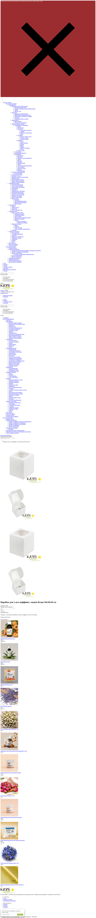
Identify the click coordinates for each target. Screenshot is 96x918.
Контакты (5, 268)
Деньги (19, 164)
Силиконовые (18, 151)
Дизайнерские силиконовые (21, 125)
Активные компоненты (17, 184)
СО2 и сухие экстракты (17, 186)
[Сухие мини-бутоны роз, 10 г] (9, 794)
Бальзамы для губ (13, 365)
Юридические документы (9, 269)
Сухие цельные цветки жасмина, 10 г (10, 729)
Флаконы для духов (13, 369)
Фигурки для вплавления (15, 400)
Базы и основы (12, 354)
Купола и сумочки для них (15, 387)
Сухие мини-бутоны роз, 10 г (8, 795)
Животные (20, 140)
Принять (20, 914)
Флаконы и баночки (16, 224)
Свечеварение (12, 205)
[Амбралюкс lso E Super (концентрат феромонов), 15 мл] (9, 749)
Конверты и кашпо (13, 384)
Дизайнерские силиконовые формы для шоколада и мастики (26, 250)
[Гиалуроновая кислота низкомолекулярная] (9, 771)
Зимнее (19, 159)
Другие (22, 141)
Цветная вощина (13, 340)
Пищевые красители (14, 259)
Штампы (11, 331)
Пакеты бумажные (21, 221)
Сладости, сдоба (24, 137)
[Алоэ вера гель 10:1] (9, 660)
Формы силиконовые (17, 255)
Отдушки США (18, 173)
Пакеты (16, 220)
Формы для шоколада (17, 253)
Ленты (10, 391)
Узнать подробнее (6, 914)
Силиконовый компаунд (20, 153)
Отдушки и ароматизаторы (18, 172)
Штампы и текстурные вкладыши (20, 177)
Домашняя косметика (14, 183)
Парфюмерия (9, 367)
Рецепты (5, 264)
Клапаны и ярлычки (14, 382)
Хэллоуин (14, 235)
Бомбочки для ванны (17, 196)
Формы (13, 206)
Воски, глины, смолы (17, 197)
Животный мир (21, 170)
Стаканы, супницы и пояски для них (18, 390)
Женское (19, 160)
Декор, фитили (15, 207)
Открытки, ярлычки (19, 213)
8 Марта (22, 131)
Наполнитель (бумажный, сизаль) (23, 217)
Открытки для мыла (14, 381)
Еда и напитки (20, 167)
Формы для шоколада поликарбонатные (24, 254)
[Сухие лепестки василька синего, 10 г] (9, 861)
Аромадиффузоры (13, 368)
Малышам (19, 162)
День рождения (15, 232)
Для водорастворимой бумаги (24, 165)
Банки (16, 225)
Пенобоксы (11, 386)
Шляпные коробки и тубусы (15, 379)
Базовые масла (15, 120)
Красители (14, 112)
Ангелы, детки (21, 150)
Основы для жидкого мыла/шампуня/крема (25, 108)
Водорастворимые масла (20, 201)
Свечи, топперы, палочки (12, 433)
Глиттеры (17, 117)
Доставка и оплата (7, 267)
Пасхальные (20, 155)
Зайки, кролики (24, 143)
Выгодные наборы (13, 244)
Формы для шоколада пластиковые (17, 424)
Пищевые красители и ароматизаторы (15, 430)
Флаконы (17, 226)
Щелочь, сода (18, 111)
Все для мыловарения (11, 103)
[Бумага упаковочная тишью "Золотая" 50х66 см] (9, 883)
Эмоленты (17, 200)
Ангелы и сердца (21, 168)
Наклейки (14, 230)
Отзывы (5, 265)
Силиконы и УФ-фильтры (18, 193)
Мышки (22, 144)
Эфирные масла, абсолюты (18, 191)
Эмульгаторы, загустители (18, 187)
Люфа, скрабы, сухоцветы (18, 181)
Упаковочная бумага (19, 215)
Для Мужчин (20, 127)
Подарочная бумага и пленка (16, 393)
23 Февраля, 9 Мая (13, 409)
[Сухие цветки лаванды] (9, 705)
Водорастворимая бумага (18, 179)
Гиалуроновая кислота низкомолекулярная (11, 772)
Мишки (22, 146)
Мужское (19, 169)
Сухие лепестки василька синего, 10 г (10, 863)
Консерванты (15, 188)
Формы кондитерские (14, 249)
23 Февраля (14, 239)
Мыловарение (12, 105)
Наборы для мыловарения (18, 182)
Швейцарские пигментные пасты (23, 115)
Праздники (20, 129)
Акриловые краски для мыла (21, 118)
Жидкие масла (18, 121)
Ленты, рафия (18, 216)
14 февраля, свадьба (16, 237)
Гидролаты (14, 189)
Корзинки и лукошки (14, 395)
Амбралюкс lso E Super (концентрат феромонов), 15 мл (14, 751)
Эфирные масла (15, 178)
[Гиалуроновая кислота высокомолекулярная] (9, 816)
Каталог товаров (7, 102)
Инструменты (12, 243)
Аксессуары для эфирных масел (16, 334)
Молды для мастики (16, 256)
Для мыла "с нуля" (16, 175)
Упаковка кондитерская (14, 258)
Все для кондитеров (11, 246)
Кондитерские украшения (15, 262)
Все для (6, 435)
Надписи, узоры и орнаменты (24, 158)
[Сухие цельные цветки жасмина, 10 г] (9, 728)
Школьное (19, 156)
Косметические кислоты (17, 192)
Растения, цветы (21, 163)
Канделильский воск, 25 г (7, 684)
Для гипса (8, 320)
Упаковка (8, 378)
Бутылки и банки (24, 139)
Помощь (5, 270)
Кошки (22, 145)
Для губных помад (13, 377)
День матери (12, 403)
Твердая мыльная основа (20, 107)
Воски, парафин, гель (17, 210)
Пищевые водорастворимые (21, 113)
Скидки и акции (13, 245)
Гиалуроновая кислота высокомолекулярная (11, 817)
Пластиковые (18, 154)
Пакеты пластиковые (22, 222)
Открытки (11, 388)
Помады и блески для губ (18, 194)
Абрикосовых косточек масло (8, 638)
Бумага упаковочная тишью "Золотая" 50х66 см (12, 884)
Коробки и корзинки (19, 218)
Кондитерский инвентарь (15, 260)
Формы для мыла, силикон (18, 124)
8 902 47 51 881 (4, 290)
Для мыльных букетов (17, 174)
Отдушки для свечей (14, 341)
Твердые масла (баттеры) (21, 122)
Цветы (19, 126)
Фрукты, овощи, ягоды (25, 136)
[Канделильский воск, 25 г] (9, 683)
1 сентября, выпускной (25, 130)
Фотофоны (6, 317)
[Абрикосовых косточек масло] (9, 637)
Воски (10, 346)
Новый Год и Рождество (26, 132)
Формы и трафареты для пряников (20, 251)
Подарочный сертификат (12, 416)
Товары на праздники (14, 231)
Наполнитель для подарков (15, 392)
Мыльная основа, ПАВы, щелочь (20, 106)
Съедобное (20, 135)
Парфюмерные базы (14, 371)
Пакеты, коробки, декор (17, 212)
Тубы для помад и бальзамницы (22, 229)
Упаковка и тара (13, 211)
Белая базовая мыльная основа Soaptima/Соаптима (13, 840)
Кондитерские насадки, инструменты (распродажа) (18, 431)
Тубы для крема (18, 227)
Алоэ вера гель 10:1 (5, 661)
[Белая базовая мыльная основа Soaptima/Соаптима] (9, 839)
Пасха (21, 134)
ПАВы (16, 110)
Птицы (22, 149)
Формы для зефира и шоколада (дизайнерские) (20, 421)
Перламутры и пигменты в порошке (23, 116)
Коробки (11, 383)
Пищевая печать (13, 248)
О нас (4, 263)
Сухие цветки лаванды (6, 706)
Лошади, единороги (25, 148)
